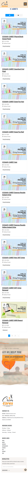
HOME (3, 440)
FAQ (3, 449)
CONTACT (4, 451)
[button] (25, 4)
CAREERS (4, 448)
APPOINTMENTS (5, 446)
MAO (3, 453)
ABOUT (3, 442)
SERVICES (4, 444)
